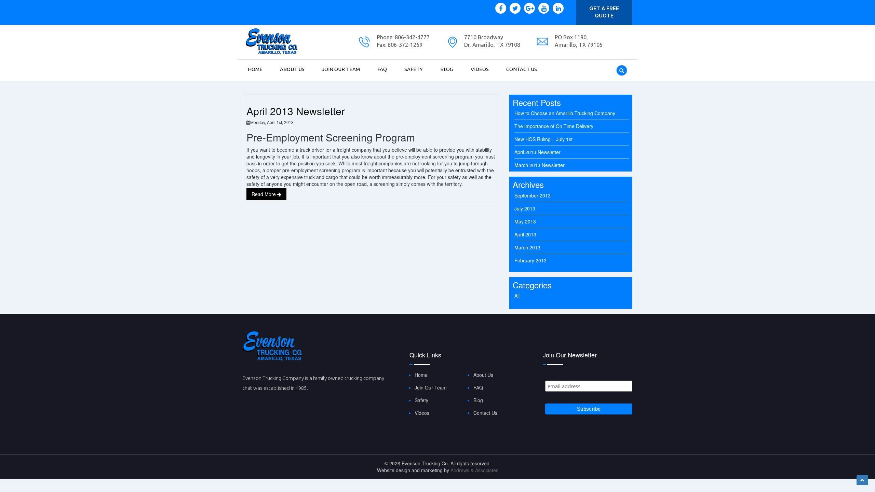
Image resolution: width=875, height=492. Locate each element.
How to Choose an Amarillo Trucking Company (564, 113)
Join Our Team (341, 69)
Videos (480, 69)
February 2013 (530, 260)
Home (255, 69)
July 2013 (524, 208)
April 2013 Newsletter (295, 111)
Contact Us (521, 69)
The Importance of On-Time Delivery (553, 126)
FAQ (382, 69)
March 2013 (527, 247)
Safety (413, 69)
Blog (446, 69)
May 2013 (525, 221)
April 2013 (525, 234)
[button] (862, 480)
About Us (292, 69)
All (517, 295)
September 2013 (532, 195)
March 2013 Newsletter (539, 165)
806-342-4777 (411, 37)
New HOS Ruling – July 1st (543, 139)
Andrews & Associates (474, 470)
